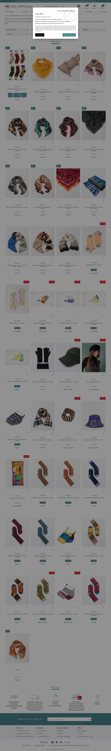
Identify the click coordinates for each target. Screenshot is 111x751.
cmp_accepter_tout (70, 35)
